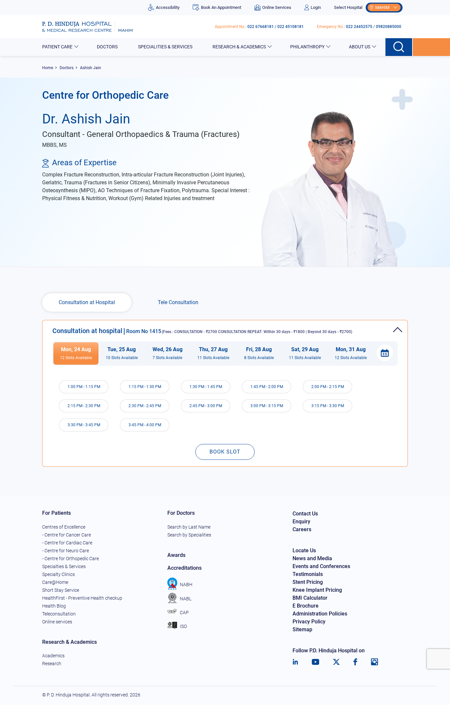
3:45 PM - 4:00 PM (144, 425)
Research (51, 663)
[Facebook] (355, 662)
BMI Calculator (310, 598)
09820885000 (388, 26)
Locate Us (304, 550)
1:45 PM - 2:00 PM (266, 386)
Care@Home (55, 582)
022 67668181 (260, 26)
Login (316, 7)
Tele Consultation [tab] (178, 302)
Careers (302, 529)
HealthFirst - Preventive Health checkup (82, 598)
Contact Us (305, 513)
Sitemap (302, 629)
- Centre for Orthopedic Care (70, 558)
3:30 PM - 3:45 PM (84, 425)
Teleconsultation (59, 613)
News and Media (312, 558)
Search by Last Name (189, 527)
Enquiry (301, 521)
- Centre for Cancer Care (66, 534)
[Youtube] (315, 662)
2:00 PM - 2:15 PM (327, 386)
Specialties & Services (64, 566)
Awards (176, 555)
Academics (53, 655)
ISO (183, 626)
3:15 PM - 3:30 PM (327, 406)
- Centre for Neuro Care (65, 550)
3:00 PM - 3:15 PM (266, 406)
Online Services (276, 7)
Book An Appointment (221, 7)
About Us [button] (359, 46)
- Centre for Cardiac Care (67, 542)
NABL (185, 598)
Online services (57, 621)
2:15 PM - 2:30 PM (84, 406)
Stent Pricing (308, 582)
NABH (186, 584)
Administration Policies (320, 614)
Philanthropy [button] (307, 46)
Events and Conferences (321, 566)
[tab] (225, 327)
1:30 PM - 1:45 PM (205, 386)
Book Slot (225, 452)
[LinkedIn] (295, 662)
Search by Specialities (189, 534)
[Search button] (399, 47)
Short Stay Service (60, 590)
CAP (184, 612)
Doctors (107, 46)
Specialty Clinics (58, 574)
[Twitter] (336, 662)
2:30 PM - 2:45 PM (144, 406)
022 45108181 (290, 26)
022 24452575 (359, 26)
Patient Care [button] (57, 46)
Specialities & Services (165, 46)
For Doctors (181, 513)
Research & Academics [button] (239, 46)
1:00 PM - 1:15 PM (84, 386)
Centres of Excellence (63, 527)
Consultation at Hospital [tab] (87, 302)
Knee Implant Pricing (317, 590)
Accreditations (184, 568)
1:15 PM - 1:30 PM (144, 386)
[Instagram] (375, 662)
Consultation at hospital (202, 331)
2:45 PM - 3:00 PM (205, 406)
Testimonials (308, 574)
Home (47, 67)
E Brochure (306, 606)
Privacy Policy (309, 621)
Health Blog (54, 606)
